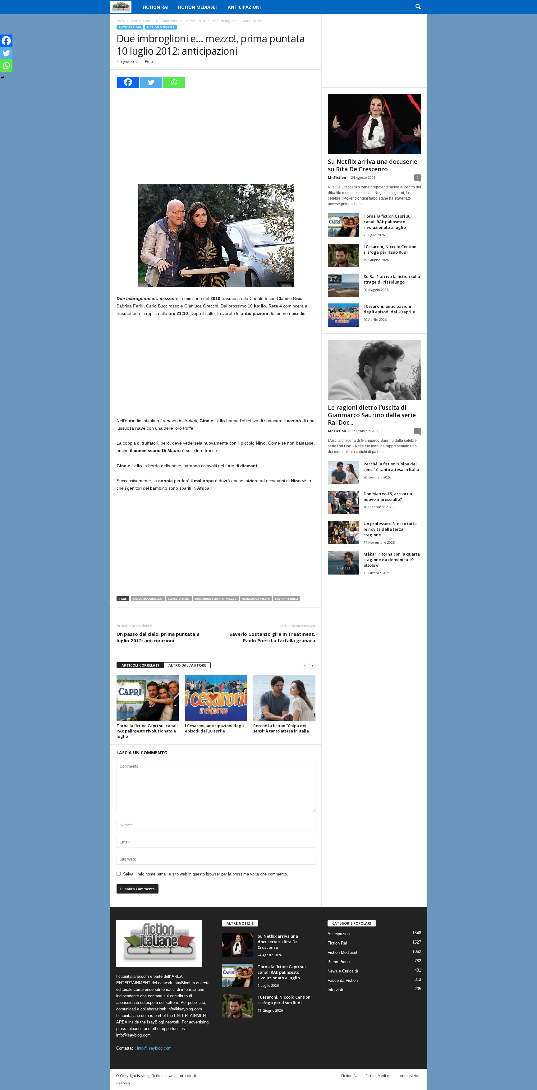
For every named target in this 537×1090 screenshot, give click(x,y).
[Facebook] (128, 82)
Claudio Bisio (179, 599)
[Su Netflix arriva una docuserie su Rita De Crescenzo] (374, 124)
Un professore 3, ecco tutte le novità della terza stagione (390, 529)
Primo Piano (339, 961)
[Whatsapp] (174, 82)
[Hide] (2, 77)
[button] (418, 7)
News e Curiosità (343, 971)
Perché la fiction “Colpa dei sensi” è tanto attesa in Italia (281, 728)
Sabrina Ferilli (286, 599)
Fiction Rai (155, 7)
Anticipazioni (244, 7)
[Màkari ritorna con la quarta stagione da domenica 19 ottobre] (343, 563)
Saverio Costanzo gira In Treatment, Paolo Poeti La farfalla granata (272, 637)
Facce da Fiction (343, 980)
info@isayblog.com (154, 1048)
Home (121, 21)
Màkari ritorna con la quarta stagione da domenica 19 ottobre (392, 559)
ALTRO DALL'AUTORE (187, 665)
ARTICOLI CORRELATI (140, 665)
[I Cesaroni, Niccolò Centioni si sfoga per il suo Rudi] (343, 255)
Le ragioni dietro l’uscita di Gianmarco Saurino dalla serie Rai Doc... (372, 415)
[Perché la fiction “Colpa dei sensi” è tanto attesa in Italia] (284, 698)
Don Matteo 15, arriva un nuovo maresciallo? (388, 496)
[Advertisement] (216, 134)
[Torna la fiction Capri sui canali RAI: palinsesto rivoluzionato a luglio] (148, 698)
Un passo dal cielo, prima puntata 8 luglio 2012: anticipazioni (158, 637)
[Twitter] (151, 82)
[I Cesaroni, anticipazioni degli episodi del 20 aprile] (216, 698)
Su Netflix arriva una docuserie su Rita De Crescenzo (372, 165)
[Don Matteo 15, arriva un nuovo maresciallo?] (343, 502)
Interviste (336, 989)
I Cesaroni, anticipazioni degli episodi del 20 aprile (214, 728)
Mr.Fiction (337, 177)
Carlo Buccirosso (148, 599)
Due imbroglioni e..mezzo (216, 599)
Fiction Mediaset (198, 7)
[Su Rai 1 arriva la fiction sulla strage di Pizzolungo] (343, 285)
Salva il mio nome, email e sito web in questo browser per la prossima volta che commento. (205, 874)
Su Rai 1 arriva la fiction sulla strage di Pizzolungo (392, 279)
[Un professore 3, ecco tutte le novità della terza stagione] (343, 532)
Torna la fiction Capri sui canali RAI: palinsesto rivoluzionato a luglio (147, 731)
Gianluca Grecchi (256, 599)
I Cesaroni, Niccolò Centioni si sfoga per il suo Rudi (391, 249)
